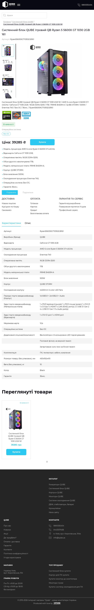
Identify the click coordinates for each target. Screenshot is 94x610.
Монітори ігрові (56, 583)
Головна (7, 22)
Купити (42, 142)
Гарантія (7, 545)
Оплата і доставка (12, 542)
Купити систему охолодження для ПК (66, 587)
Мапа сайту (54, 512)
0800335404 (87, 5)
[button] (5, 419)
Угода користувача (12, 557)
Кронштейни (55, 508)
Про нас (7, 526)
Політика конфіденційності (16, 553)
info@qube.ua (59, 538)
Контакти (8, 550)
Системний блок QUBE (22, 22)
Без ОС (6, 134)
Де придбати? (10, 538)
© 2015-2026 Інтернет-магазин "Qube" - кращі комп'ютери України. (47, 600)
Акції (6, 534)
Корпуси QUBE (55, 492)
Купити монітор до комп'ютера (63, 579)
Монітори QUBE (56, 496)
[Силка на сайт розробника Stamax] (57, 603)
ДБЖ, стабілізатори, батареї (61, 504)
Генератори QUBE (57, 484)
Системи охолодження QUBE (62, 500)
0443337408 (58, 530)
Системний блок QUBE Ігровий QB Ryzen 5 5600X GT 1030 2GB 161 (16, 437)
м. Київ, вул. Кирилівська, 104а (67, 534)
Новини (7, 530)
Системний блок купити (60, 571)
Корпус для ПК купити (59, 575)
